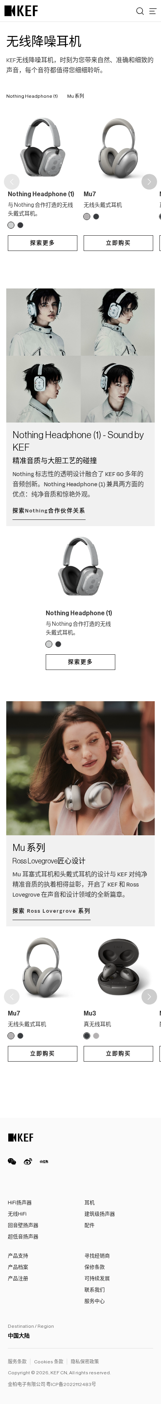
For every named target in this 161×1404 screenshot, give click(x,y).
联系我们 (94, 1289)
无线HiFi (17, 1213)
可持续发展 (97, 1278)
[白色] (11, 225)
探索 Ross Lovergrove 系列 (52, 911)
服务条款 (17, 1361)
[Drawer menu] (153, 11)
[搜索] (140, 11)
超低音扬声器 (23, 1236)
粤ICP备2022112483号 (71, 1384)
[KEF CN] (21, 10)
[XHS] (44, 1161)
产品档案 (18, 1267)
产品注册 (18, 1278)
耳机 (89, 1202)
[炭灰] (96, 216)
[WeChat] (12, 1161)
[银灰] (87, 216)
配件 (89, 1225)
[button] (149, 182)
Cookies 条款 (48, 1361)
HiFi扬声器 (20, 1202)
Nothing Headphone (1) (32, 96)
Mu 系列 (75, 96)
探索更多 (42, 243)
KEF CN (58, 1372)
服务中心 (94, 1301)
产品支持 (18, 1255)
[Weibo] (28, 1161)
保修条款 (94, 1267)
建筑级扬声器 (99, 1213)
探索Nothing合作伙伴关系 (49, 510)
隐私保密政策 (85, 1361)
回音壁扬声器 (23, 1225)
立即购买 (118, 243)
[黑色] (20, 225)
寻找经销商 (97, 1255)
